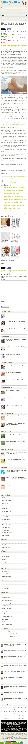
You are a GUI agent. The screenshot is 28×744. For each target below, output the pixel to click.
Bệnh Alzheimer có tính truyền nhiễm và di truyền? (15, 687)
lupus (14, 124)
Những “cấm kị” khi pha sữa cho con (15, 314)
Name (2, 292)
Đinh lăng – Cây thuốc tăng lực (14, 434)
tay (22, 103)
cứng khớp (10, 270)
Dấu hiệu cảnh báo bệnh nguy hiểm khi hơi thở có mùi (16, 329)
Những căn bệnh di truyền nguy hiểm (12, 208)
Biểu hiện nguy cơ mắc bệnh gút (11, 204)
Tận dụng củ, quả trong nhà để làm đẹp (14, 671)
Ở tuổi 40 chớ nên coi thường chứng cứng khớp (14, 213)
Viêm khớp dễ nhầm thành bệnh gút (11, 193)
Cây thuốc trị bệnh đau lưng (10, 198)
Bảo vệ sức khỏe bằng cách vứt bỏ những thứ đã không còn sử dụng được (16, 478)
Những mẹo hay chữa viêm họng (14, 354)
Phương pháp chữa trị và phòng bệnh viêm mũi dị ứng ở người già (15, 424)
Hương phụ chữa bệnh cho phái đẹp (15, 441)
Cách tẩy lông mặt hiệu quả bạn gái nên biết (15, 665)
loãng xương (18, 270)
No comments (18, 27)
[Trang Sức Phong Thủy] (14, 178)
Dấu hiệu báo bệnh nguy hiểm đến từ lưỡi (16, 485)
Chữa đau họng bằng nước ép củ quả (15, 459)
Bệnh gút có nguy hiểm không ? (10, 201)
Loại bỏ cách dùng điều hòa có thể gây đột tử (16, 347)
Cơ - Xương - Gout (10, 27)
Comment (3, 279)
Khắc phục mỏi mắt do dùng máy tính (15, 416)
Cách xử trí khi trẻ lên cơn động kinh (15, 321)
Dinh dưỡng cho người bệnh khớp (11, 195)
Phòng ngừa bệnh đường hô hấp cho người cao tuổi (15, 699)
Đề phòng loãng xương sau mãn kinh (13, 692)
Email (2, 296)
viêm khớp (10, 73)
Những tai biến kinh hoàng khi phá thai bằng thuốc (16, 340)
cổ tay (20, 103)
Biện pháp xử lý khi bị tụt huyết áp (15, 379)
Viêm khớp (3, 70)
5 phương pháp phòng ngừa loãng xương (13, 202)
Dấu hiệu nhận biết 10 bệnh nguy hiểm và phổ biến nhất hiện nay (16, 471)
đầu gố (13, 271)
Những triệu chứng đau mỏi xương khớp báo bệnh (15, 199)
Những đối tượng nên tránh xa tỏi (14, 372)
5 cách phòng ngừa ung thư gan (14, 405)
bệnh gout (18, 124)
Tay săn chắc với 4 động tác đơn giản (12, 192)
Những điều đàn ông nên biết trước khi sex (15, 650)
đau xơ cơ (23, 124)
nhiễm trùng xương (8, 124)
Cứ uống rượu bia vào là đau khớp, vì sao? (13, 196)
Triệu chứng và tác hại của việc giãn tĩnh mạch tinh (16, 365)
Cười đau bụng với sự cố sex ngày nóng (14, 656)
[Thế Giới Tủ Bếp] (14, 633)
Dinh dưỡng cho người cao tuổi (14, 390)
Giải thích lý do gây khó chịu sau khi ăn (16, 397)
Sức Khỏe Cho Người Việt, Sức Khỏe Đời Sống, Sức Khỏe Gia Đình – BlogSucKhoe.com (13, 729)
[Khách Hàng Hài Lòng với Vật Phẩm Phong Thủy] (14, 631)
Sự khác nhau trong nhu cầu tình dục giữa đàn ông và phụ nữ (15, 645)
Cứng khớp (3, 49)
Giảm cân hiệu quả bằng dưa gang (13, 677)
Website (2, 301)
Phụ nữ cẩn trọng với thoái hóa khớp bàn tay (13, 190)
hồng (14, 270)
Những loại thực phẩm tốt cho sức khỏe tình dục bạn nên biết (16, 453)
